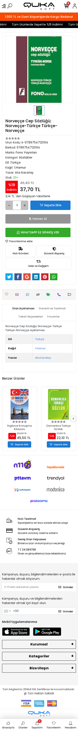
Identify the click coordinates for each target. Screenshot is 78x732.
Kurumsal (39, 644)
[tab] (23, 308)
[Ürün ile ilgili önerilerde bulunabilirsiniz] (70, 294)
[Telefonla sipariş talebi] (60, 294)
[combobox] (7, 611)
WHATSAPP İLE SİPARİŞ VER (40, 232)
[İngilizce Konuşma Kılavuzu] (19, 404)
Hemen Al (39, 219)
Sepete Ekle (52, 205)
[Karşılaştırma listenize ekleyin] (39, 294)
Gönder (68, 587)
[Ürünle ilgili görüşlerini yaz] (28, 294)
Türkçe (39, 339)
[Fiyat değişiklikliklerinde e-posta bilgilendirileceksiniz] (49, 294)
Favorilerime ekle (21, 241)
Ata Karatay (43, 358)
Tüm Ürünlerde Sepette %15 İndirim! (36, 24)
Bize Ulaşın (39, 668)
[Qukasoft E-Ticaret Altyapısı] (39, 713)
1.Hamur (40, 348)
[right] (73, 419)
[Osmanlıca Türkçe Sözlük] (58, 404)
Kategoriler (39, 656)
